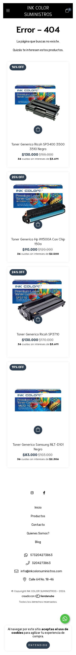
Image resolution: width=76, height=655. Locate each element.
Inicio (38, 507)
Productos (38, 516)
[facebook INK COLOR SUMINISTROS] (44, 493)
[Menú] (9, 10)
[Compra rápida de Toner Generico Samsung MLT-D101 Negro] (38, 430)
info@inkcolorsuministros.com (41, 571)
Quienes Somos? (38, 533)
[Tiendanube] (38, 597)
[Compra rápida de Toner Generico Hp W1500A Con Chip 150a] (38, 224)
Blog (38, 542)
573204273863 (41, 555)
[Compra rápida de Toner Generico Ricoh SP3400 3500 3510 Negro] (38, 129)
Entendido (38, 645)
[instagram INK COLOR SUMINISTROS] (32, 493)
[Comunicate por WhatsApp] (65, 618)
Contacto (38, 525)
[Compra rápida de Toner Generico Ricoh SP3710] (38, 319)
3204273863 (41, 563)
